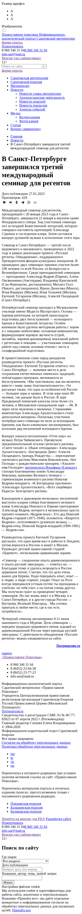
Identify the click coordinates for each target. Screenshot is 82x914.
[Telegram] (22, 202)
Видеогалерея (29, 117)
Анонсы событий (32, 109)
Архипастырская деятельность (42, 97)
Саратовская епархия (26, 82)
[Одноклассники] (16, 202)
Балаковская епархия (26, 811)
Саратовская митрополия (29, 78)
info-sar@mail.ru (13, 54)
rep (12, 754)
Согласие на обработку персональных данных (36, 742)
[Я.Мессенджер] (4, 202)
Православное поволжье (38, 36)
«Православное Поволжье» (22, 657)
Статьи (15, 125)
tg (11, 758)
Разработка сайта (58, 819)
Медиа (15, 113)
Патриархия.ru (12, 711)
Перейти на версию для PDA (23, 819)
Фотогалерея (28, 121)
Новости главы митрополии (40, 93)
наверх (7, 653)
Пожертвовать (12, 46)
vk (12, 762)
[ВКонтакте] (10, 202)
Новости (16, 90)
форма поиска (12, 42)
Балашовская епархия (26, 807)
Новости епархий (32, 101)
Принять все (21, 910)
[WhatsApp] (28, 202)
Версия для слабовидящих (21, 58)
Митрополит (20, 86)
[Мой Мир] (35, 202)
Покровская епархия (25, 803)
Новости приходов (33, 105)
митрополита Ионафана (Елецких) (51, 467)
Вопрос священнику (25, 129)
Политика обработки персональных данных (35, 746)
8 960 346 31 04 (35, 50)
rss (12, 766)
